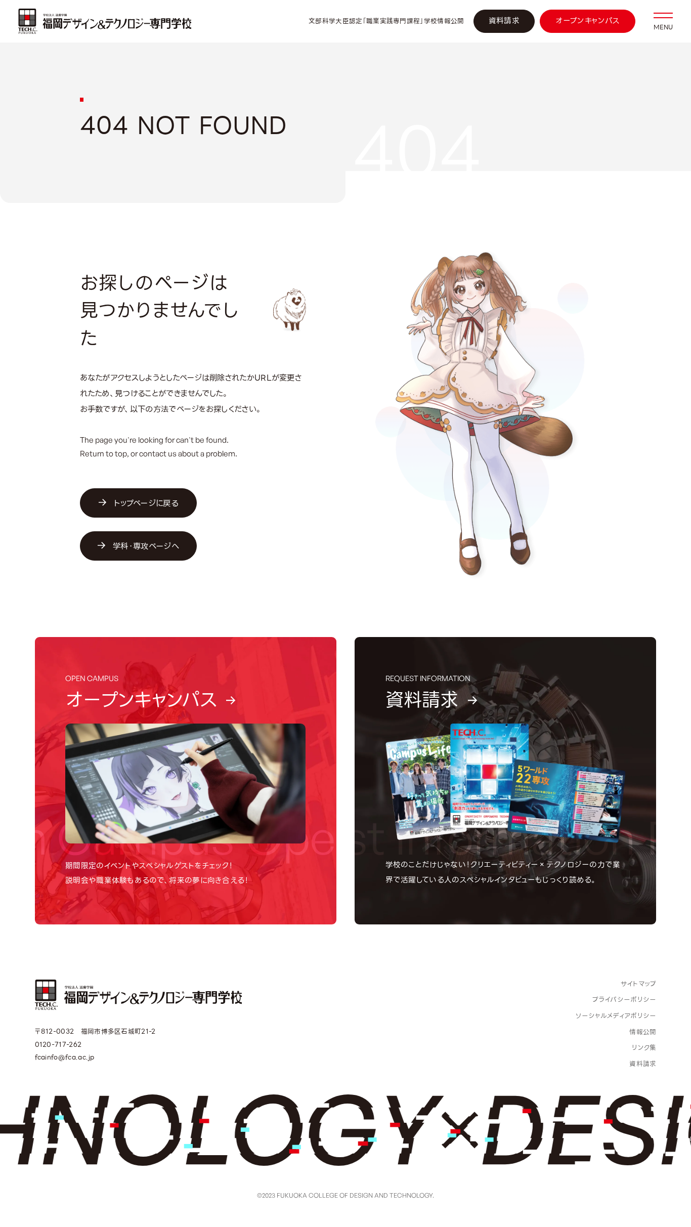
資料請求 (504, 21)
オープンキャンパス (587, 21)
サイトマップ (639, 984)
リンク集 (644, 1047)
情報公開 (642, 1032)
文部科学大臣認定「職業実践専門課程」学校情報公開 (386, 21)
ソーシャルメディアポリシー (616, 1015)
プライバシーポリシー (624, 999)
